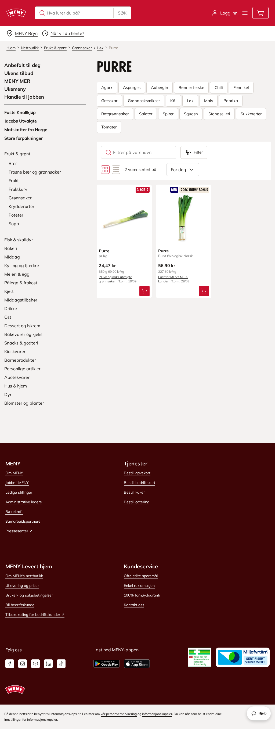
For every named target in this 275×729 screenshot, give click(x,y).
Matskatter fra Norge (25, 129)
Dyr (8, 394)
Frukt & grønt (17, 153)
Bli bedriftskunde (19, 604)
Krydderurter (21, 206)
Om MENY (14, 473)
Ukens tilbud (18, 73)
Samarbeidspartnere (23, 521)
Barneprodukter (20, 360)
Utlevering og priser (22, 585)
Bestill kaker (134, 492)
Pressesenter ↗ (18, 531)
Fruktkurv (18, 189)
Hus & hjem (15, 386)
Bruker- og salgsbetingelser (29, 595)
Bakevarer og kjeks (23, 334)
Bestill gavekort (137, 473)
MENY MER (17, 81)
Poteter (16, 215)
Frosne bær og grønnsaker (35, 172)
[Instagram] (22, 663)
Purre (104, 250)
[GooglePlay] (106, 663)
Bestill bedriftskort (139, 482)
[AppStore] (137, 663)
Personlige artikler (22, 368)
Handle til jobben (24, 97)
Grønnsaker (20, 197)
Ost (7, 317)
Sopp (14, 223)
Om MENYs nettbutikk (24, 575)
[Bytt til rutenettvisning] (105, 169)
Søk (122, 13)
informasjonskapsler (157, 714)
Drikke (10, 308)
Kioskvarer (15, 351)
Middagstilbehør (20, 300)
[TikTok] (61, 663)
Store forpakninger (23, 138)
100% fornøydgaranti (142, 595)
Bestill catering (136, 502)
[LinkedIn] (48, 663)
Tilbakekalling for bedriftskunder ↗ (34, 614)
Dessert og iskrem (22, 325)
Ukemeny (15, 89)
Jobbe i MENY (17, 482)
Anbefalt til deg (22, 65)
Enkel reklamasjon (139, 585)
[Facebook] (9, 663)
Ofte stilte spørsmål (141, 575)
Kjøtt (9, 291)
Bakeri (10, 248)
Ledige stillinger (18, 492)
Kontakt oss (134, 604)
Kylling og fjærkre (21, 265)
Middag (12, 257)
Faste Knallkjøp (20, 112)
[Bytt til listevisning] (116, 169)
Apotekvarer (17, 377)
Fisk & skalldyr (18, 239)
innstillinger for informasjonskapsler (30, 719)
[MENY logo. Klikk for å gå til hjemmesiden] (16, 13)
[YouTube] (35, 663)
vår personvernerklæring (119, 714)
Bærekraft (14, 511)
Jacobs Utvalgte (20, 121)
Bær (13, 163)
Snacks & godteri (21, 343)
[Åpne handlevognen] (260, 13)
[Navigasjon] (245, 13)
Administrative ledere (23, 502)
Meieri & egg (17, 274)
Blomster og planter (24, 403)
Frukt (14, 180)
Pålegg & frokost (20, 282)
